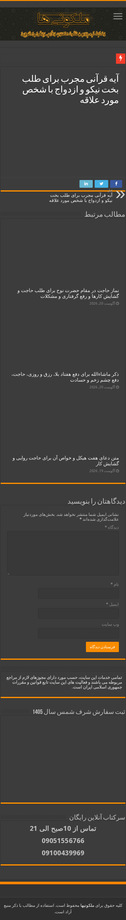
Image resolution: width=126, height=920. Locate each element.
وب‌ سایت (110, 624)
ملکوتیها (86, 905)
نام (114, 584)
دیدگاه (112, 527)
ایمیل (112, 604)
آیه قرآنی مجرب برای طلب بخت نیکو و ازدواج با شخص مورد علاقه (80, 195)
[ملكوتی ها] (63, 24)
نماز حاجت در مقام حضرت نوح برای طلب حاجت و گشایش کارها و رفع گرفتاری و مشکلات (68, 293)
